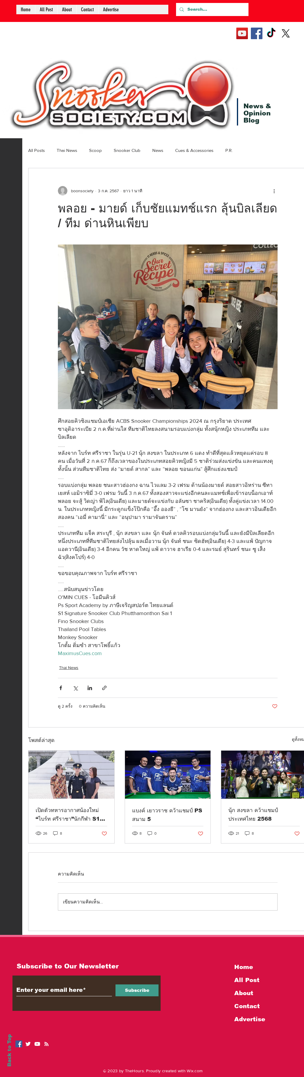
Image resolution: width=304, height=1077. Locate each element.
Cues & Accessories (194, 150)
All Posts (36, 150)
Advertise (249, 1019)
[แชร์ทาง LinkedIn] (90, 688)
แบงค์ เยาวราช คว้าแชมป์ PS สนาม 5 (167, 815)
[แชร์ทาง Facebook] (61, 688)
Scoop (95, 150)
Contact (247, 1006)
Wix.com (194, 1070)
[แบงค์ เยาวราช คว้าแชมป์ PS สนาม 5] (168, 775)
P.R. (228, 150)
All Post (246, 980)
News (157, 150)
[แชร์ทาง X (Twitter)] (75, 688)
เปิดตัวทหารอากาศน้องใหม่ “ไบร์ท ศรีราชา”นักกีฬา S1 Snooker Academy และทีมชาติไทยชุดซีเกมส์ (68, 815)
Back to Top (9, 1050)
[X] (286, 33)
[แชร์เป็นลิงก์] (104, 688)
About (243, 993)
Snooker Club (127, 150)
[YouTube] (242, 33)
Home (243, 967)
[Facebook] (256, 33)
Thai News (67, 150)
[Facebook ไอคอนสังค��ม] (18, 1044)
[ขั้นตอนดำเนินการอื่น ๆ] (274, 190)
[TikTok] (271, 33)
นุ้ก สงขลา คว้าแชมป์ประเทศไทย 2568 (253, 814)
